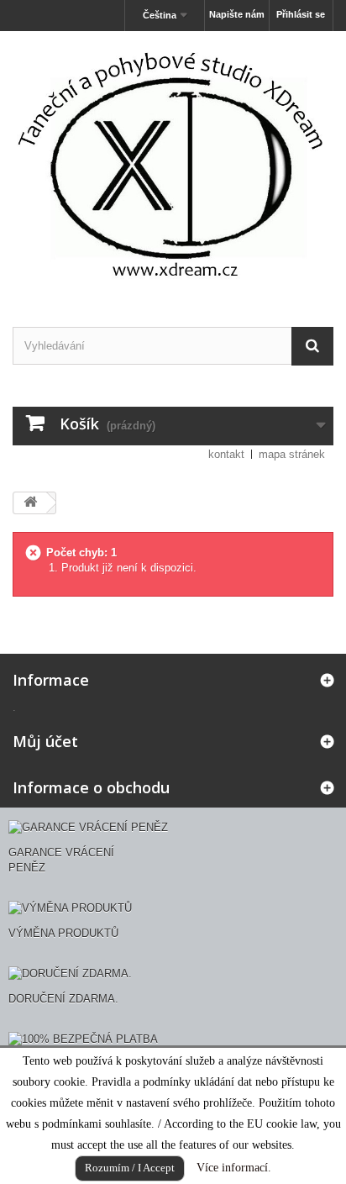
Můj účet (45, 741)
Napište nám (237, 14)
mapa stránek (292, 454)
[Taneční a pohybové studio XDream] (173, 164)
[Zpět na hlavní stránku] (30, 502)
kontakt (226, 454)
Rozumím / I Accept (130, 1167)
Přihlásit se (300, 14)
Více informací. (234, 1167)
